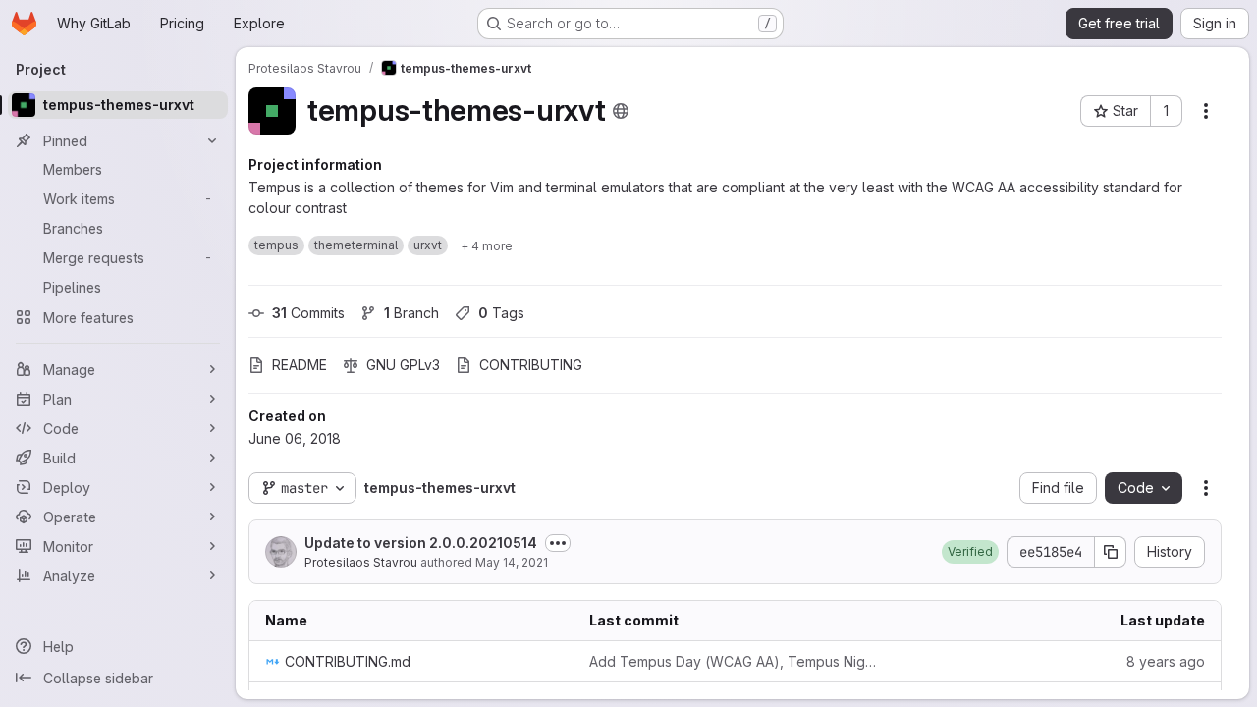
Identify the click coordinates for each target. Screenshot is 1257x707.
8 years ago (1165, 661)
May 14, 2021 (511, 562)
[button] (970, 552)
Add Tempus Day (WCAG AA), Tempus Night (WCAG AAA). (735, 661)
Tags (501, 312)
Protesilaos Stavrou (360, 562)
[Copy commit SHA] (1110, 552)
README (299, 364)
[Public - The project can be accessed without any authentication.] (620, 111)
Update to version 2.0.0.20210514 (420, 542)
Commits (308, 312)
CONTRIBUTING (530, 364)
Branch (411, 312)
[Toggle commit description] (558, 543)
